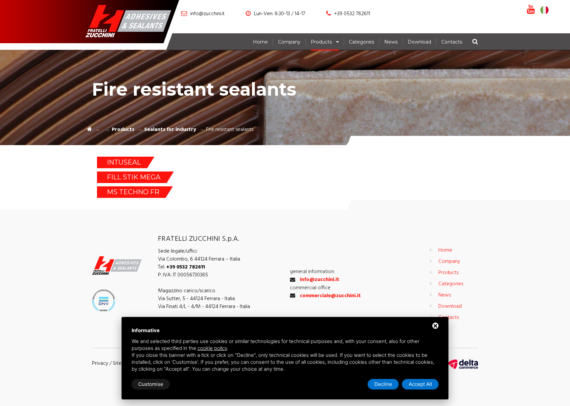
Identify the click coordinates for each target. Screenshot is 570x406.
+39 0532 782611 (352, 14)
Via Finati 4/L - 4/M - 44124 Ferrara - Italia (204, 306)
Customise (150, 384)
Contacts (451, 42)
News (390, 42)
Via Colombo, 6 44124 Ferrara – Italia (199, 259)
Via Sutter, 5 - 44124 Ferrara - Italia (196, 299)
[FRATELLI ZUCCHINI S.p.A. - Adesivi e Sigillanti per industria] (131, 22)
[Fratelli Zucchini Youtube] (531, 10)
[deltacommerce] (463, 364)
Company (289, 42)
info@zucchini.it (207, 14)
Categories (361, 42)
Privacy (100, 363)
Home (260, 42)
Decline (383, 384)
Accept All (420, 384)
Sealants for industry (170, 129)
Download (419, 42)
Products (321, 42)
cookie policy (212, 348)
